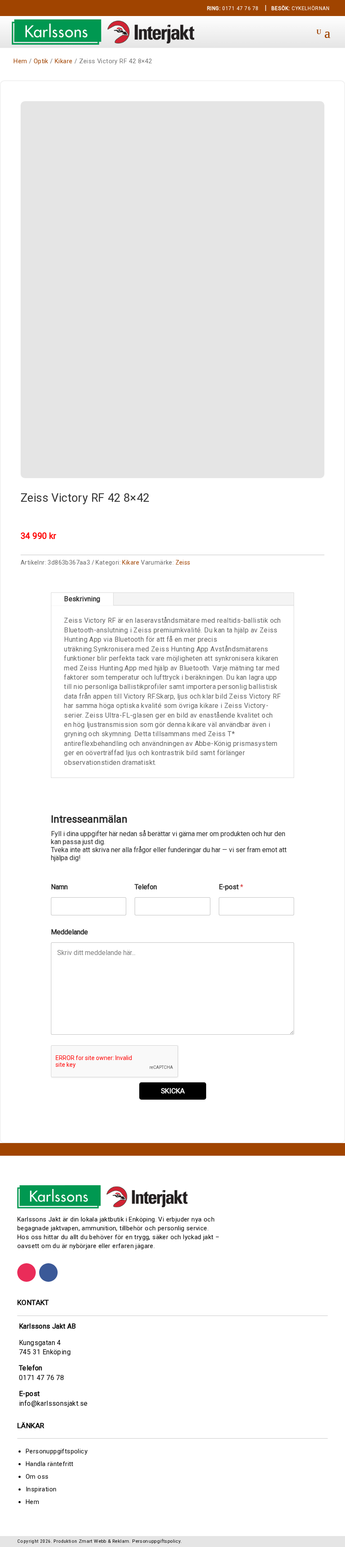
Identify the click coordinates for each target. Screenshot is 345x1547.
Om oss (37, 1476)
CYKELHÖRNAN (300, 8)
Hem (20, 61)
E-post (231, 887)
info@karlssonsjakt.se (53, 1403)
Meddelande (69, 932)
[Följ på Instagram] (26, 1272)
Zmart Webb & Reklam (104, 1541)
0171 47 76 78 (233, 8)
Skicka (173, 1091)
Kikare (63, 61)
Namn (59, 887)
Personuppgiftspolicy (57, 1451)
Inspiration (41, 1489)
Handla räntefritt (50, 1464)
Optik (41, 61)
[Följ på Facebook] (48, 1272)
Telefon (146, 887)
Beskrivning (82, 599)
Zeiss (183, 562)
